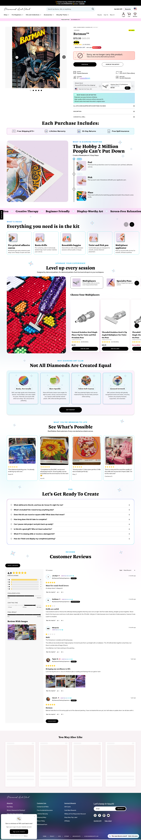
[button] (64, 57)
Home (74, 27)
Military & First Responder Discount (75, 814)
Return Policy (41, 821)
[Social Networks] (95, 815)
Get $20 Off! (118, 9)
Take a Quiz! (108, 821)
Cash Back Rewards (70, 810)
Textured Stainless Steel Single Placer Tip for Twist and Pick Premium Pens (84, 335)
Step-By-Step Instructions (15, 814)
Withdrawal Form (42, 824)
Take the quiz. (133, 836)
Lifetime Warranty (42, 814)
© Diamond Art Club (76, 339)
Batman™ (96, 27)
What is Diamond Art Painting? (16, 810)
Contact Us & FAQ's (43, 807)
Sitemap (66, 836)
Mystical (85, 64)
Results (100, 15)
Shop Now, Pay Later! (70, 817)
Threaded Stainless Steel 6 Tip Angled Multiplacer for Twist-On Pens (114, 335)
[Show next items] (132, 224)
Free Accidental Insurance (45, 810)
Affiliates (67, 821)
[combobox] (70, 9)
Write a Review (14, 566)
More (111, 15)
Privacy (52, 836)
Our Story (10, 807)
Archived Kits (76, 836)
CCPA (59, 836)
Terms (44, 836)
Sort (121, 570)
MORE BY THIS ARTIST (112, 64)
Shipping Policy (41, 817)
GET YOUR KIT (70, 410)
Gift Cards (67, 807)
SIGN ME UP (120, 808)
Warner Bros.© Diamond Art (84, 27)
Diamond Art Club (93, 836)
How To (106, 15)
